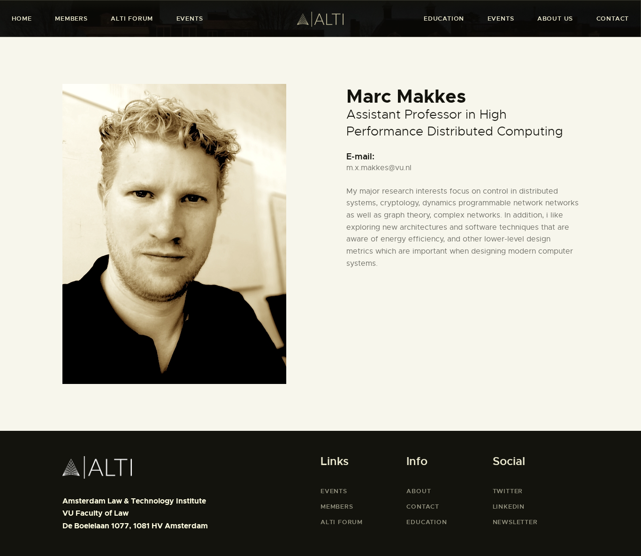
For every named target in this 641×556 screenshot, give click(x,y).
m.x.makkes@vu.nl (379, 168)
